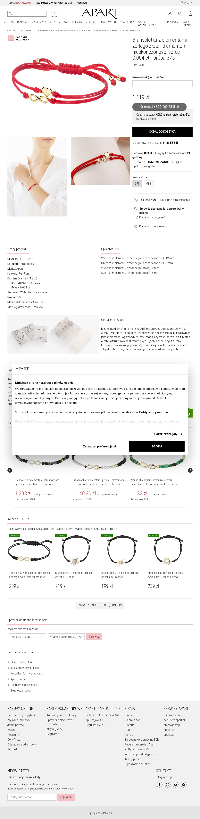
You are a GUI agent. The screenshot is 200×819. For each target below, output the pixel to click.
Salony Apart (132, 720)
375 (137, 183)
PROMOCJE (173, 21)
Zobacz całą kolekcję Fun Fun (100, 605)
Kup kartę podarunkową (61, 715)
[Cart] (190, 13)
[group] (42, 470)
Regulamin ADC (95, 725)
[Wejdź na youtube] (176, 785)
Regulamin (14, 734)
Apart (19, 268)
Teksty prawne (133, 759)
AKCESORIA (127, 21)
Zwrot (11, 729)
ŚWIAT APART (187, 23)
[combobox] (27, 636)
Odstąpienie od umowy (21, 744)
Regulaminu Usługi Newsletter (57, 788)
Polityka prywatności (137, 749)
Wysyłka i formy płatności (26, 673)
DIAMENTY (23, 21)
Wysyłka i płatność (18, 720)
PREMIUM (77, 21)
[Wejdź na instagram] (168, 785)
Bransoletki (27, 263)
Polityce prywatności (154, 412)
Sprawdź (94, 636)
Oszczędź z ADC (159, 107)
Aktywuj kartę (54, 729)
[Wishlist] (180, 13)
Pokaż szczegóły (166, 434)
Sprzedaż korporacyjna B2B (142, 739)
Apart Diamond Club (22, 679)
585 (148, 183)
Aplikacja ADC (94, 720)
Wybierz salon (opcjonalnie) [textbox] (64, 636)
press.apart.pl (172, 725)
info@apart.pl (164, 777)
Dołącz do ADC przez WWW (103, 715)
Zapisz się (66, 797)
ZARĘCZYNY (39, 21)
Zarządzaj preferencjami (99, 446)
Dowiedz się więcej (146, 118)
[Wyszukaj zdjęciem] (54, 14)
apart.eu (169, 734)
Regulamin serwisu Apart (140, 744)
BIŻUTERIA (8, 21)
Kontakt (12, 749)
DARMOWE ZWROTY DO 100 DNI (54, 3)
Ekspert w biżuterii (21, 662)
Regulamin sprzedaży (23, 684)
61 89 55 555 (171, 142)
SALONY (188, 3)
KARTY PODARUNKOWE (147, 23)
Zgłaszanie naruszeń (137, 764)
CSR (127, 729)
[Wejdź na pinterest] (184, 785)
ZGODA (157, 446)
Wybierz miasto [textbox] (21, 636)
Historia (129, 725)
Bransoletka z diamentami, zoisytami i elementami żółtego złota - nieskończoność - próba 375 (154, 484)
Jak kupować (15, 725)
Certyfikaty (13, 739)
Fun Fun (24, 273)
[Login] (170, 13)
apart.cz (169, 729)
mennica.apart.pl (174, 715)
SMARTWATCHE (108, 21)
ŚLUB (52, 21)
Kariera (129, 734)
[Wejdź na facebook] (159, 785)
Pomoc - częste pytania (21, 715)
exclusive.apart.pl (174, 720)
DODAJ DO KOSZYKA (162, 131)
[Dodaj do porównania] (134, 225)
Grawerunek (148, 77)
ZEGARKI (91, 21)
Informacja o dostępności (141, 754)
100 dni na (151, 162)
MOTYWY (64, 21)
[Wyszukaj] (10, 13)
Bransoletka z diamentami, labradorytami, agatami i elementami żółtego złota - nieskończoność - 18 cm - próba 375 (37, 484)
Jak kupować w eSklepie (25, 667)
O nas (128, 715)
